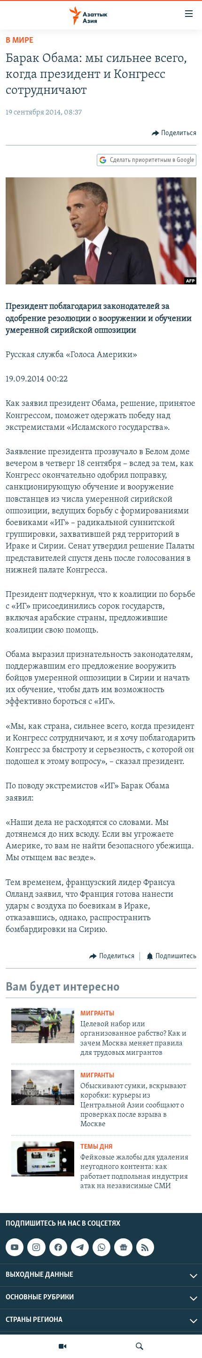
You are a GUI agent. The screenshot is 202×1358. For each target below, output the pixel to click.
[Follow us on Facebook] (58, 1247)
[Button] (174, 133)
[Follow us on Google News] (123, 1247)
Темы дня (96, 1147)
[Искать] (139, 1346)
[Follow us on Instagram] (36, 1247)
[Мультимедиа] (62, 1346)
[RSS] (145, 1247)
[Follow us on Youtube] (14, 1247)
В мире (19, 41)
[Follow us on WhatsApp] (101, 1247)
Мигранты (97, 1013)
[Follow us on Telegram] (80, 1247)
